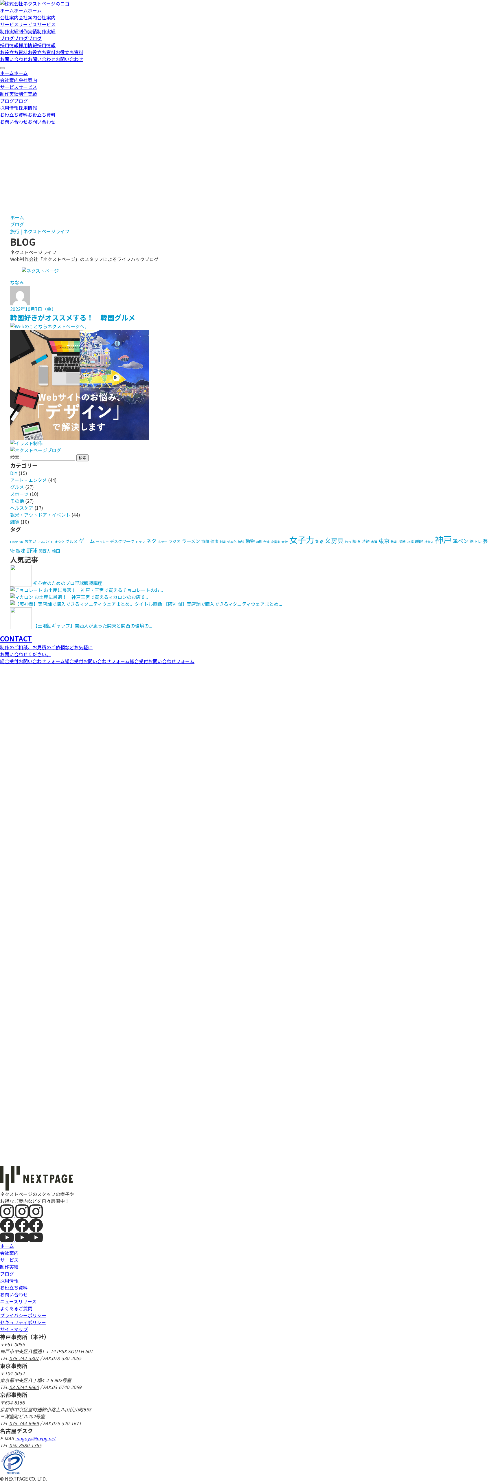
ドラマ (140, 542)
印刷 (259, 542)
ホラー (162, 542)
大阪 (285, 542)
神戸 (443, 539)
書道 (374, 542)
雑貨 (14, 521)
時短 (366, 541)
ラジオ (174, 541)
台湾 (266, 542)
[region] (250, 97)
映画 (356, 541)
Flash (14, 542)
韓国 (56, 551)
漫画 (402, 541)
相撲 (410, 542)
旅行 (348, 542)
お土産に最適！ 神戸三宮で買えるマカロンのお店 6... (91, 596)
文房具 (334, 540)
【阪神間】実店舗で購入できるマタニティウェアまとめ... (222, 603)
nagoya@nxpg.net (36, 1438)
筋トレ (476, 541)
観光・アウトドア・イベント (40, 514)
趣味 (20, 550)
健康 (214, 541)
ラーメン (191, 541)
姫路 (319, 541)
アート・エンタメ (28, 479)
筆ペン (460, 540)
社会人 (429, 542)
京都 (205, 541)
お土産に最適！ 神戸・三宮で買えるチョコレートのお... (103, 589)
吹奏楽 (275, 542)
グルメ (17, 486)
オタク (59, 542)
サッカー (102, 542)
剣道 (223, 542)
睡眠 (419, 541)
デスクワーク (122, 541)
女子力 (301, 539)
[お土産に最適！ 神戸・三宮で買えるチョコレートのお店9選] (26, 589)
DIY (13, 472)
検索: (15, 457)
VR (21, 542)
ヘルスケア (21, 507)
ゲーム (87, 540)
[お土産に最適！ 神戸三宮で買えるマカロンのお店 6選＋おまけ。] (21, 596)
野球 (31, 550)
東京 (383, 540)
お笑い (30, 541)
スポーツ (19, 493)
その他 (17, 500)
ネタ (151, 540)
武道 (394, 542)
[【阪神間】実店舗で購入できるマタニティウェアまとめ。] (86, 603)
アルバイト (46, 542)
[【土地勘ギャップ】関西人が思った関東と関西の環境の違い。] (21, 625)
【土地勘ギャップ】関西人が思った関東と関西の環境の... (92, 625)
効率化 (232, 542)
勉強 (241, 542)
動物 (250, 541)
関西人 (44, 551)
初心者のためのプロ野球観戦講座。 (70, 582)
